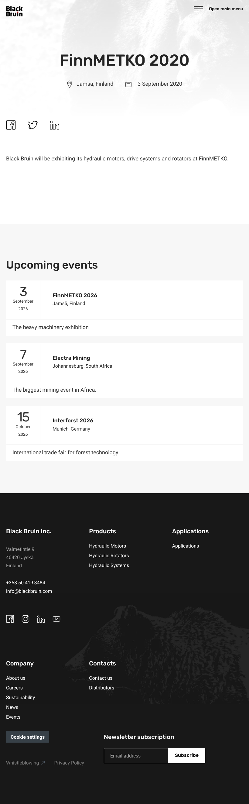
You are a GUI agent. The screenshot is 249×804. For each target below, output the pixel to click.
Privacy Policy (69, 762)
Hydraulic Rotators (109, 555)
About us (16, 678)
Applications (185, 545)
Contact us (100, 678)
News (12, 707)
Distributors (101, 687)
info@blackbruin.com (29, 591)
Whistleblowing (22, 762)
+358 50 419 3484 (25, 582)
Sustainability (20, 697)
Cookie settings (28, 737)
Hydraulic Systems (109, 565)
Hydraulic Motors (107, 545)
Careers (14, 687)
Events (13, 716)
